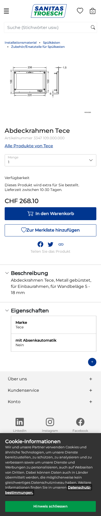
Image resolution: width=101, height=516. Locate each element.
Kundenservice (23, 390)
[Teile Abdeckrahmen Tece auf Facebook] (40, 244)
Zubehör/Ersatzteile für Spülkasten (38, 47)
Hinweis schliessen (50, 506)
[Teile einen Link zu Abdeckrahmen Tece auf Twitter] (50, 244)
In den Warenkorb (54, 213)
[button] (61, 244)
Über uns (17, 378)
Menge (13, 157)
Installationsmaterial (21, 42)
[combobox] (50, 27)
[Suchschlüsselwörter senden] (93, 28)
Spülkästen (51, 42)
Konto (14, 401)
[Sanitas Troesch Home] (48, 10)
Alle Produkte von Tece (29, 145)
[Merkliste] (80, 11)
